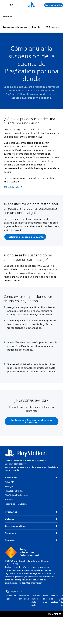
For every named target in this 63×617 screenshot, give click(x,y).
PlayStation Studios (14, 490)
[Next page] (59, 27)
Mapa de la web (45, 598)
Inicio (7, 460)
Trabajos (9, 486)
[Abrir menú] (4, 5)
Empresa (9, 499)
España (14, 591)
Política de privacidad (24, 597)
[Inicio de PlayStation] (31, 5)
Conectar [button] (10, 540)
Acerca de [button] (11, 477)
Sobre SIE (9, 482)
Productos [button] (11, 511)
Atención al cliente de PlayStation (29, 460)
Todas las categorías (15, 27)
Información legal (10, 597)
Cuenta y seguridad (14, 463)
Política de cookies (54, 598)
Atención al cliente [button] (16, 526)
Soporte (7, 15)
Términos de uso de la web (35, 600)
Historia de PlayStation (16, 503)
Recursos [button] (10, 533)
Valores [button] (9, 518)
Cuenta (36, 27)
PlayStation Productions (16, 495)
